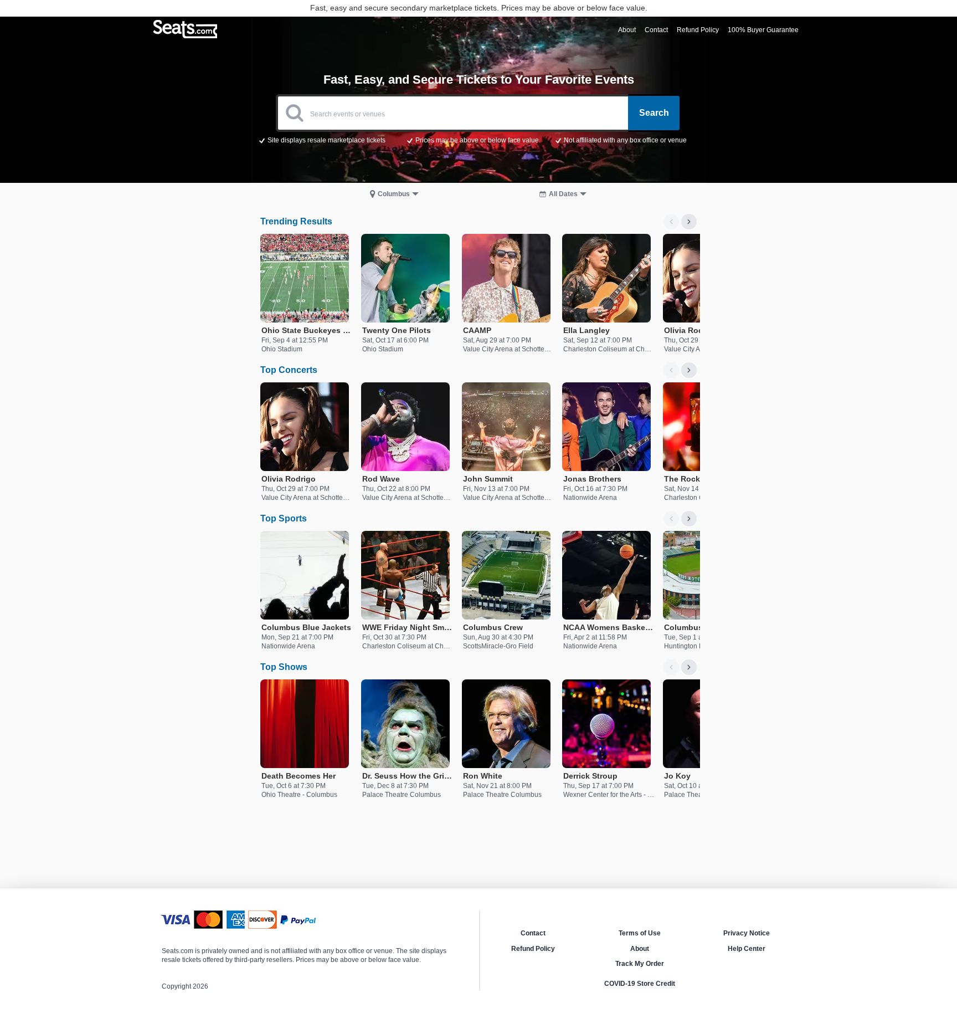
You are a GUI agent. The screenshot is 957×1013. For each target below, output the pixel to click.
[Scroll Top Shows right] (689, 667)
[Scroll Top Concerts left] (671, 370)
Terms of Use (640, 933)
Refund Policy (533, 949)
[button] (479, 139)
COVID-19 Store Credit (639, 984)
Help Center (746, 949)
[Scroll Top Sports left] (671, 518)
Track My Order (639, 964)
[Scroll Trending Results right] (689, 221)
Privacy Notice (746, 933)
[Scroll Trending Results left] (671, 221)
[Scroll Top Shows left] (671, 667)
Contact (533, 933)
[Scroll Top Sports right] (689, 518)
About (639, 949)
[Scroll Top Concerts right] (689, 370)
